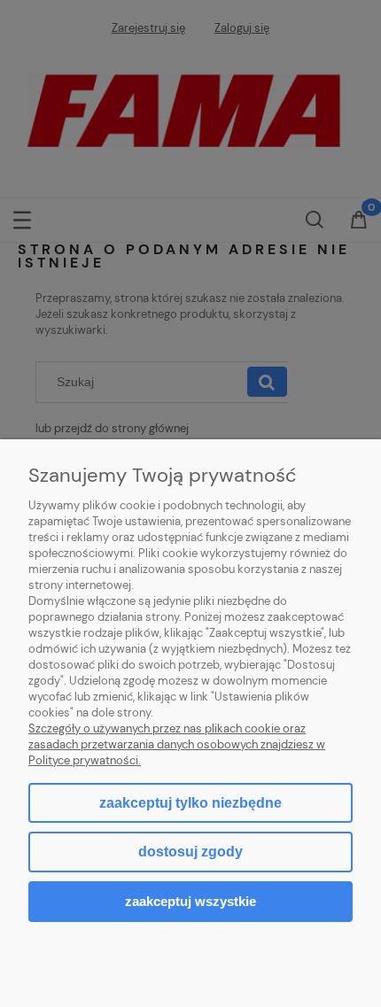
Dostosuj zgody (190, 851)
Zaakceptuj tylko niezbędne (190, 802)
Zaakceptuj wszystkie (190, 901)
